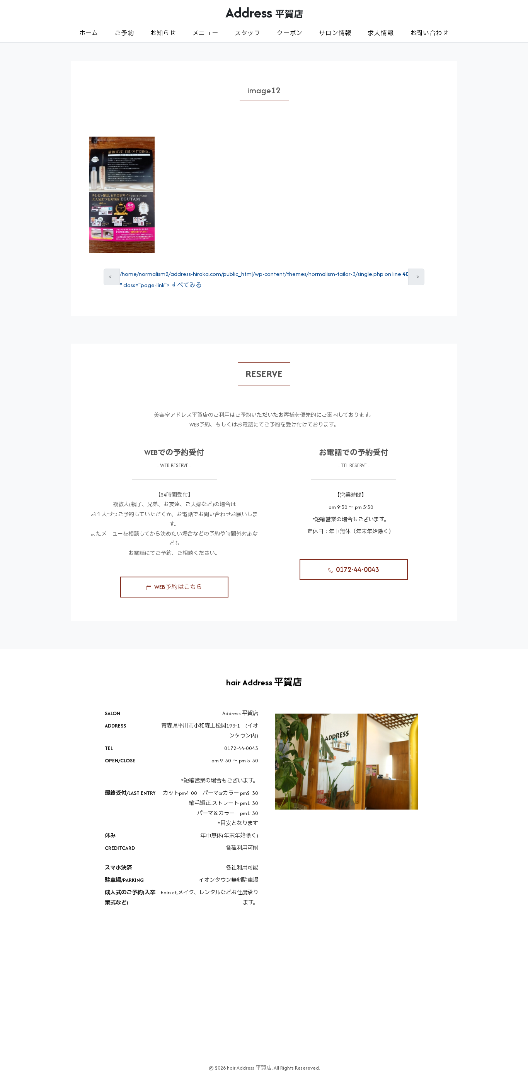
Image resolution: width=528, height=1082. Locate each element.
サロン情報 (335, 33)
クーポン (290, 33)
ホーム (88, 33)
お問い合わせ (429, 33)
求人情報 (380, 33)
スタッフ (248, 33)
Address (264, 12)
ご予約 (124, 33)
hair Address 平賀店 (264, 682)
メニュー (205, 33)
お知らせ (163, 33)
